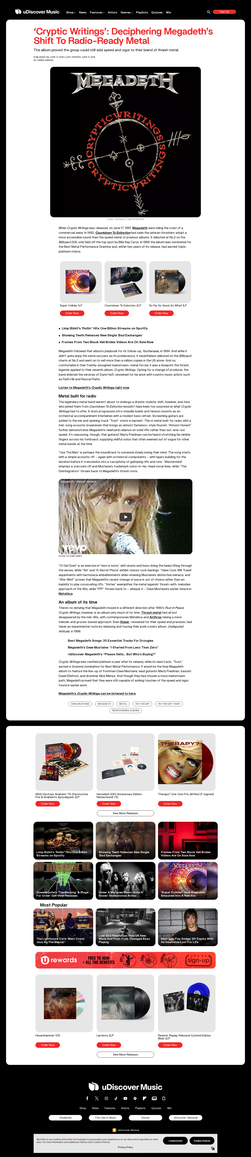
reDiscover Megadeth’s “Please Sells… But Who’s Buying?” (112, 654)
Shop (70, 12)
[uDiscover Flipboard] (144, 1098)
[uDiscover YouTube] (125, 1098)
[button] (81, 288)
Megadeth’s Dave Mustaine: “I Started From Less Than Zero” (113, 647)
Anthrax (155, 617)
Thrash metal (151, 612)
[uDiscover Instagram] (106, 1098)
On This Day (142, 704)
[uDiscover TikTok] (116, 1098)
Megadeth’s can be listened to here (97, 693)
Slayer (124, 622)
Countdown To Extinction (112, 232)
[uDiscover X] (96, 1098)
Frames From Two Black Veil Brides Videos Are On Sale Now (107, 342)
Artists (112, 12)
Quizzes (157, 12)
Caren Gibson (45, 60)
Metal (123, 704)
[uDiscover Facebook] (87, 1098)
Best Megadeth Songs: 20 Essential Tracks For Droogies (110, 640)
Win (168, 12)
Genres (126, 12)
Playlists (142, 12)
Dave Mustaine (80, 704)
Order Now (72, 313)
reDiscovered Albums (125, 710)
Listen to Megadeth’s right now (94, 387)
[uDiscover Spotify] (135, 1098)
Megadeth (140, 228)
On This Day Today (169, 704)
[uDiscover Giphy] (163, 1098)
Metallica (66, 593)
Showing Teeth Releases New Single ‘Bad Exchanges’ (102, 335)
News (83, 12)
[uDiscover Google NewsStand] (154, 1098)
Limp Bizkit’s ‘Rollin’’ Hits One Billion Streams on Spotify (105, 328)
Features (96, 12)
